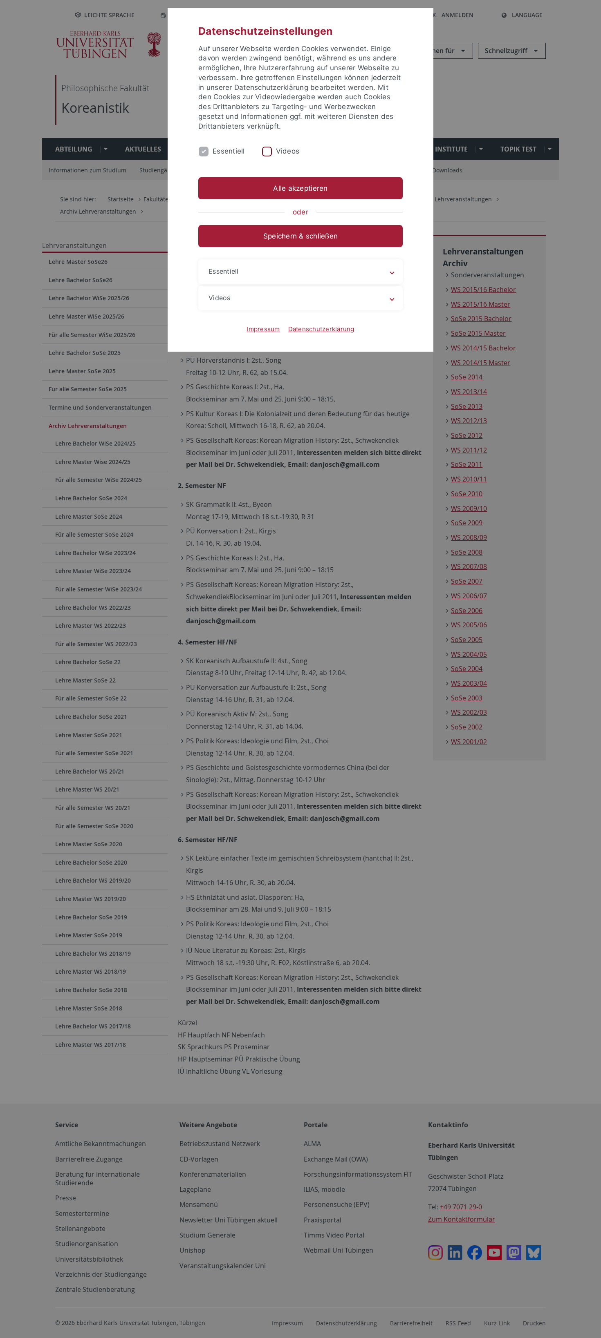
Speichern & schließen (300, 236)
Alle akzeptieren (300, 188)
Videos (288, 151)
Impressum (263, 329)
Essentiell (229, 151)
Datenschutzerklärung (321, 329)
